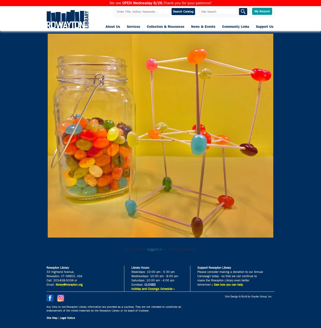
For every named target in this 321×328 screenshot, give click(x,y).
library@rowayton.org (69, 284)
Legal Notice (67, 318)
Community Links (235, 26)
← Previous (153, 31)
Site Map (52, 318)
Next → (170, 31)
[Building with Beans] (160, 236)
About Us (113, 26)
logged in (154, 249)
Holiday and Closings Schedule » (153, 289)
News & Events (203, 26)
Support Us (265, 26)
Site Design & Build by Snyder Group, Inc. (248, 296)
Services (133, 26)
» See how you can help (227, 284)
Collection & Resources (165, 26)
